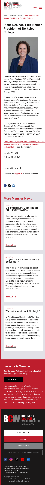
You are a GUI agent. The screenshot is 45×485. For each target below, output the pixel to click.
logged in (18, 174)
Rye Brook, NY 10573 (11, 470)
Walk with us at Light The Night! (23, 311)
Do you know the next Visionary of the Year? (22, 260)
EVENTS (23, 439)
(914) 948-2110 (10, 472)
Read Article (11, 245)
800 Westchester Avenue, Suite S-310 (16, 468)
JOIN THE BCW (23, 432)
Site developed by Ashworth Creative (16, 481)
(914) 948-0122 (23, 472)
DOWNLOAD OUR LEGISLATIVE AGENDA (23, 452)
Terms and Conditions (11, 479)
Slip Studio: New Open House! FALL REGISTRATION (22, 209)
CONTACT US (23, 446)
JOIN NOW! (13, 380)
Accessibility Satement (28, 479)
